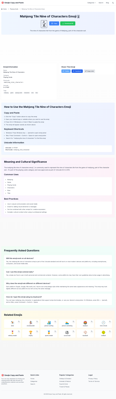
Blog (107, 3)
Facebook (78, 71)
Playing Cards (14, 9)
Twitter (67, 71)
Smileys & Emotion (65, 378)
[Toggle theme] (113, 2)
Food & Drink (63, 384)
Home (5, 9)
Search (101, 3)
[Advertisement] (52, 49)
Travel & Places (64, 387)
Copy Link (90, 71)
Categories (33, 381)
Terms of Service (94, 381)
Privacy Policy (93, 378)
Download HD (69, 23)
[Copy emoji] (18, 321)
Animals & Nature (65, 381)
